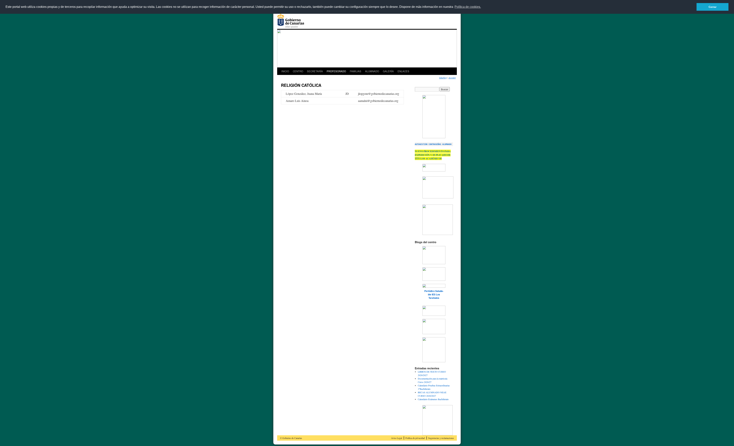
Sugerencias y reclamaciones (441, 438)
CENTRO (298, 71)
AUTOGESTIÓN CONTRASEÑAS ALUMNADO (433, 144)
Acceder (452, 77)
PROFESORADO (336, 71)
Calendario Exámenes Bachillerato (433, 399)
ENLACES (403, 71)
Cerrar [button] (712, 6)
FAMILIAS (355, 71)
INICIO (285, 71)
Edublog (443, 77)
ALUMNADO (372, 71)
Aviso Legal (396, 438)
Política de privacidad (415, 438)
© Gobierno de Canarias (291, 438)
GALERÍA (388, 71)
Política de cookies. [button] (468, 6)
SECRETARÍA (315, 71)
